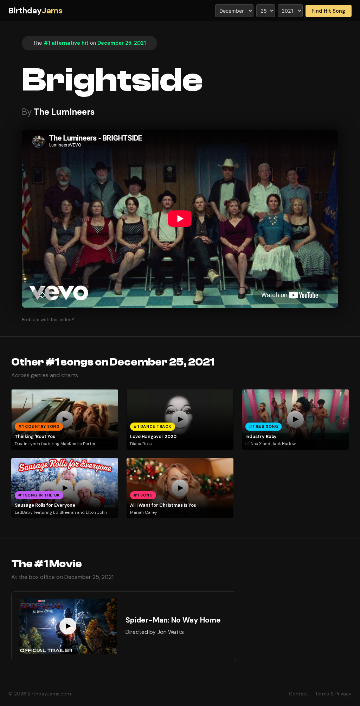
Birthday (35, 11)
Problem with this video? (48, 320)
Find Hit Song (328, 11)
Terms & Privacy (333, 694)
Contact (298, 694)
